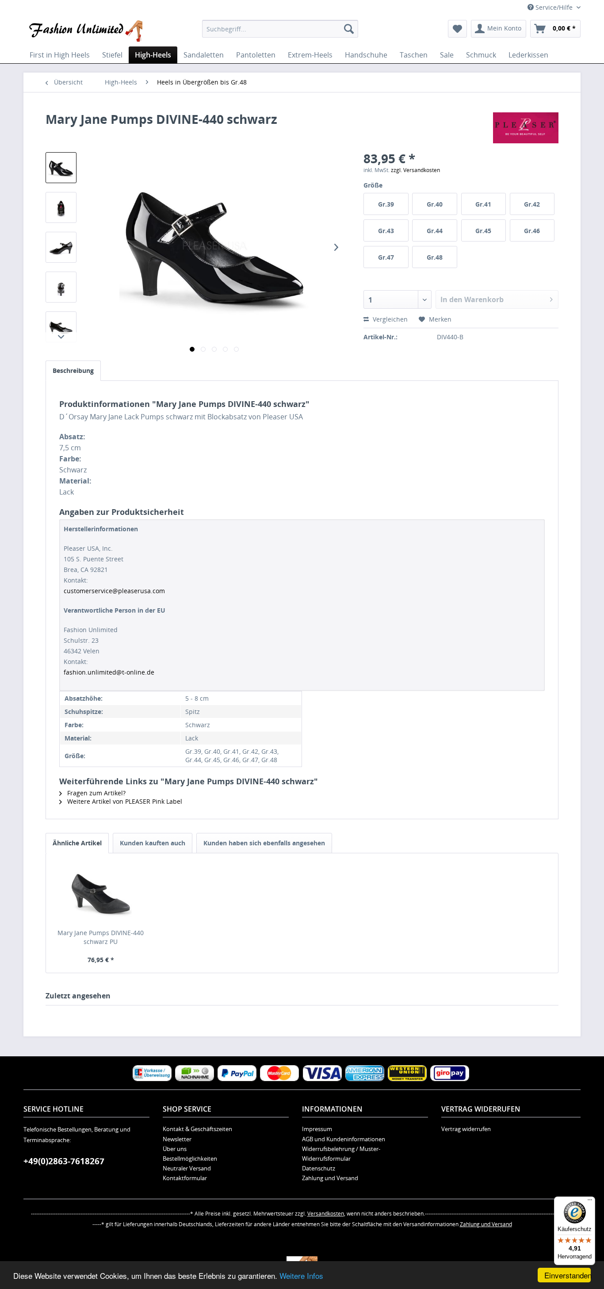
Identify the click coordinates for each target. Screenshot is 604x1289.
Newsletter (177, 1139)
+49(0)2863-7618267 (63, 1161)
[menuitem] (280, 29)
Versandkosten (325, 1213)
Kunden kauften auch (152, 843)
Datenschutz (318, 1168)
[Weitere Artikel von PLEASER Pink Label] (525, 127)
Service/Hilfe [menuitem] (554, 7)
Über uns (175, 1149)
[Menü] (590, 1202)
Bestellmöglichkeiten (190, 1158)
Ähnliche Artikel (77, 843)
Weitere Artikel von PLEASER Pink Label (123, 801)
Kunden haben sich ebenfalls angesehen (264, 843)
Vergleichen (389, 319)
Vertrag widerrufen (466, 1129)
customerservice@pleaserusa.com (114, 591)
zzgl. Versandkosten (415, 170)
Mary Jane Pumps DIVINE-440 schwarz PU (100, 937)
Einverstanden (567, 1275)
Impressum (317, 1129)
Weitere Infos (301, 1275)
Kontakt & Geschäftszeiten (197, 1129)
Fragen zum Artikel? (95, 793)
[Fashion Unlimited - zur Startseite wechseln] (85, 31)
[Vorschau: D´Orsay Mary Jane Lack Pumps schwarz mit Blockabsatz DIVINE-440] (61, 167)
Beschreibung (73, 370)
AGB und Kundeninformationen (343, 1139)
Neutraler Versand (187, 1168)
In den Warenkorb (472, 299)
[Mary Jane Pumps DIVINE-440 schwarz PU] (101, 893)
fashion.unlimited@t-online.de (109, 672)
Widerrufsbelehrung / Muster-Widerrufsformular (341, 1153)
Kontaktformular (185, 1178)
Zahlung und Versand (330, 1178)
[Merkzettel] (457, 29)
